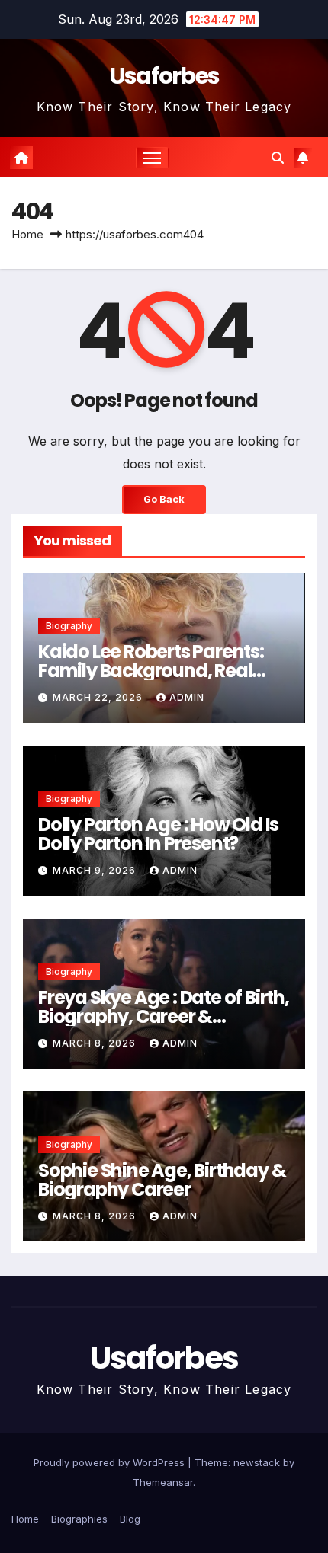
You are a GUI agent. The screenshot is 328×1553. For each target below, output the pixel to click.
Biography (69, 625)
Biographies (79, 1519)
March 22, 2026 (99, 697)
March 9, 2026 (96, 870)
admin (186, 697)
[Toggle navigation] (152, 157)
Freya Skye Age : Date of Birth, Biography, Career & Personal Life (163, 1016)
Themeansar (163, 1482)
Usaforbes (164, 75)
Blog (130, 1519)
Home (27, 234)
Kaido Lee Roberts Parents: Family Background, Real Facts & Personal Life (151, 670)
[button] (278, 157)
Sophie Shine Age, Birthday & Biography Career (161, 1180)
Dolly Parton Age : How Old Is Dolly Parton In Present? (158, 834)
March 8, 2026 (96, 1043)
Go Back (164, 499)
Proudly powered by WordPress (111, 1462)
